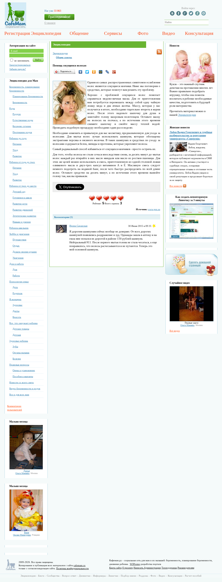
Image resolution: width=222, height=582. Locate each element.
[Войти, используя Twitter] (191, 14)
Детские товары (21, 328)
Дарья (26, 470)
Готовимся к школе (22, 197)
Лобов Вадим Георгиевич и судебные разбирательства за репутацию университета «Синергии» (191, 135)
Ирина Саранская (78, 225)
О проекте (50, 22)
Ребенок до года (17, 138)
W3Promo (135, 564)
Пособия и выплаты (23, 376)
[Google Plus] (115, 72)
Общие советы (64, 57)
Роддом (17, 114)
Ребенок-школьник (18, 228)
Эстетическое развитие (24, 215)
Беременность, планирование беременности (24, 88)
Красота (17, 317)
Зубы (15, 346)
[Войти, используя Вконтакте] (173, 14)
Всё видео (175, 330)
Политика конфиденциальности (72, 568)
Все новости (176, 186)
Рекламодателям (186, 567)
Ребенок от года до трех (22, 162)
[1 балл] (92, 200)
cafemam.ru (79, 565)
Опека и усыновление (24, 370)
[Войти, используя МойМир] (204, 14)
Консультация (199, 33)
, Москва (26, 473)
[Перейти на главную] (15, 27)
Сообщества (53, 575)
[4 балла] (113, 200)
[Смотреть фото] (26, 468)
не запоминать (21, 60)
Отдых (16, 245)
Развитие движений (23, 209)
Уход (15, 150)
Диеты (16, 311)
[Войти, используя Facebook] (179, 14)
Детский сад (19, 191)
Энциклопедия (46, 33)
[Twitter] (88, 72)
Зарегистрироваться (19, 65)
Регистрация (17, 33)
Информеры (99, 575)
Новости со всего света (21, 382)
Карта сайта (115, 567)
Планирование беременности (28, 96)
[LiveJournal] (108, 72)
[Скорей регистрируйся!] (59, 18)
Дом (15, 269)
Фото (143, 33)
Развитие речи (20, 203)
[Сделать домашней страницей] (191, 275)
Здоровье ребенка (18, 341)
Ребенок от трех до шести (22, 186)
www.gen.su (154, 209)
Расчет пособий (193, 575)
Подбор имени (128, 575)
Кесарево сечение (22, 126)
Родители (17, 293)
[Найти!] (211, 22)
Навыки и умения (22, 222)
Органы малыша (21, 352)
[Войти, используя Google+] (185, 14)
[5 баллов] (120, 200)
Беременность (20, 102)
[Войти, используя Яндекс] (198, 14)
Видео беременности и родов (24, 388)
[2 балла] (99, 200)
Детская (17, 335)
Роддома (143, 575)
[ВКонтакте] (81, 72)
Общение (79, 33)
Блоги (41, 575)
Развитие (17, 156)
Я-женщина (15, 299)
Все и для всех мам (19, 394)
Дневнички (84, 575)
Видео (168, 33)
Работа (16, 275)
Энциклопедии (187, 114)
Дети (15, 287)
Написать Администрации (147, 567)
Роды (12, 108)
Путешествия (19, 239)
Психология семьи (19, 281)
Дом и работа (16, 264)
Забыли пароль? (17, 69)
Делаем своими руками (25, 251)
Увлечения (18, 257)
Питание (17, 144)
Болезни (17, 358)
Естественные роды (23, 120)
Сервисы (113, 33)
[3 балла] (106, 200)
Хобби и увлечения (19, 234)
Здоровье (17, 305)
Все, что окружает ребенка (23, 323)
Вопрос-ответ (69, 575)
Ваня (26, 532)
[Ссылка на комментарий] (154, 226)
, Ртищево (26, 535)
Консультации (175, 575)
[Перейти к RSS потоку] (159, 52)
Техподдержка (169, 567)
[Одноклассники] (95, 72)
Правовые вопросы (19, 364)
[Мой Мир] (101, 72)
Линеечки (113, 575)
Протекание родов (22, 132)
